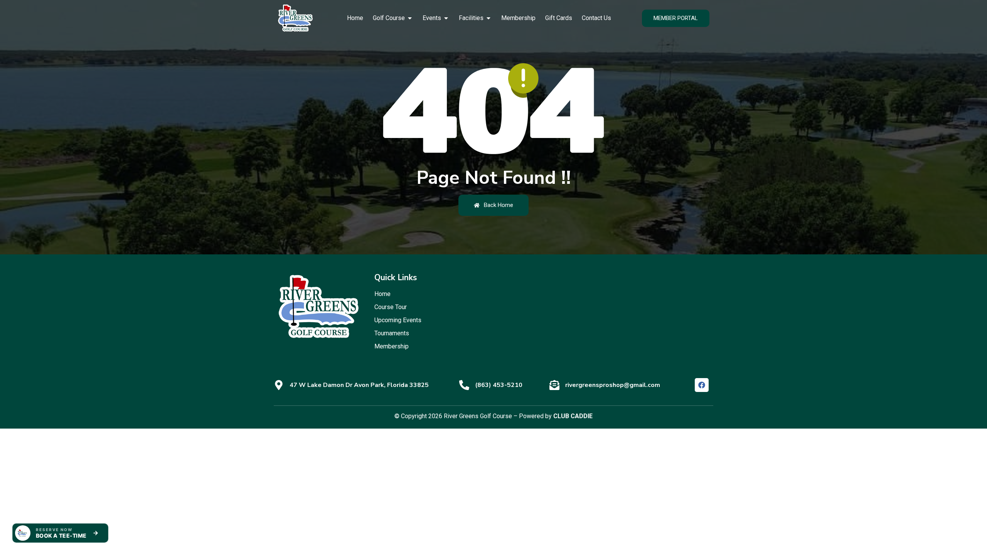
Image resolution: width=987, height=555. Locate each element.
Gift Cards (558, 18)
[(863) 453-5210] (464, 385)
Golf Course (389, 18)
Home (355, 18)
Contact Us (596, 18)
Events (432, 18)
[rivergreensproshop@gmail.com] (554, 385)
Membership (518, 18)
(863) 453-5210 (498, 385)
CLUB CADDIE (573, 416)
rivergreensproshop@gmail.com (612, 385)
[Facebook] (702, 385)
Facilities (471, 18)
